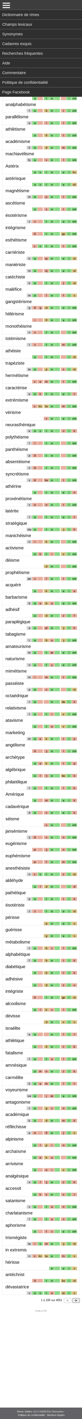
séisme (12, 818)
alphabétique (17, 954)
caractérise (16, 387)
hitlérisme (14, 313)
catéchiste (15, 276)
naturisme (15, 658)
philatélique (16, 781)
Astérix (12, 166)
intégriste (14, 991)
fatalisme (14, 1052)
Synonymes (12, 34)
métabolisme (17, 942)
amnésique (16, 1065)
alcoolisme (15, 1003)
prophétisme (17, 572)
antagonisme (17, 1102)
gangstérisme (18, 301)
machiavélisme (19, 153)
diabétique (15, 966)
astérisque (15, 178)
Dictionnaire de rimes (20, 15)
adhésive (14, 978)
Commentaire (14, 73)
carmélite (14, 1077)
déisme (12, 560)
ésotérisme (16, 215)
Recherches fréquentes (22, 53)
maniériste (15, 264)
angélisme (15, 744)
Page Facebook (16, 92)
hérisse (12, 1262)
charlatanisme (19, 1213)
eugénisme (16, 843)
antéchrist (14, 1274)
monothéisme (18, 326)
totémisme (15, 338)
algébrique (15, 769)
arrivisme (14, 1163)
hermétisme (16, 375)
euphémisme (17, 855)
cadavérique (17, 806)
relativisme (15, 708)
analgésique (17, 1176)
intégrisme (15, 227)
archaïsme (15, 1151)
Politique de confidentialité (25, 82)
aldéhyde (14, 880)
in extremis (16, 1249)
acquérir (13, 584)
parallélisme (16, 116)
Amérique (14, 794)
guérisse (13, 929)
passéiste (14, 683)
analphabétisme (20, 104)
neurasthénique (20, 424)
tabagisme (15, 634)
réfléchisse (15, 1126)
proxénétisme (18, 498)
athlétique (14, 1040)
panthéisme (16, 449)
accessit (13, 1188)
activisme (14, 547)
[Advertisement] (41, 1356)
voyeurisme (16, 1089)
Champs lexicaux (17, 24)
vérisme (13, 412)
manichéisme (18, 535)
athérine (13, 486)
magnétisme (17, 190)
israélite (12, 1028)
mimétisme (16, 671)
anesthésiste (17, 868)
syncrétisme (17, 474)
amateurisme (18, 646)
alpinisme (14, 1139)
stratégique (16, 523)
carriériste (15, 252)
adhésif (12, 609)
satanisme (15, 1200)
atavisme (14, 720)
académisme (17, 141)
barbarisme (16, 597)
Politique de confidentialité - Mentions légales (41, 1415)
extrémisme (16, 400)
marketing (15, 732)
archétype (15, 757)
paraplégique (17, 621)
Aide (6, 63)
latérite (12, 510)
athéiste (13, 350)
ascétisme (15, 203)
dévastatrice (17, 1286)
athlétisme (15, 129)
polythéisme (17, 437)
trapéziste (14, 363)
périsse (12, 917)
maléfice (13, 289)
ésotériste (14, 905)
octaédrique (16, 695)
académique (17, 1114)
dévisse (12, 1015)
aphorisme (15, 1225)
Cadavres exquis (16, 44)
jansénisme (16, 831)
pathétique (15, 892)
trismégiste (16, 1237)
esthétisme (16, 240)
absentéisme (17, 461)
